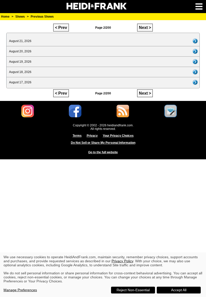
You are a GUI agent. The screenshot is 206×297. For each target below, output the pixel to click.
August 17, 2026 (20, 82)
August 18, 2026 (20, 71)
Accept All (178, 290)
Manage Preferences (20, 290)
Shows (20, 16)
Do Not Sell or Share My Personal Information (103, 142)
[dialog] (103, 274)
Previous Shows (42, 16)
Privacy (92, 135)
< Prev (61, 27)
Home (5, 16)
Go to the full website (103, 152)
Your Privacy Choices (118, 135)
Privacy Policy (122, 261)
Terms (77, 135)
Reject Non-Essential (133, 290)
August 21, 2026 (20, 41)
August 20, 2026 (20, 51)
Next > (145, 27)
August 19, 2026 (20, 61)
